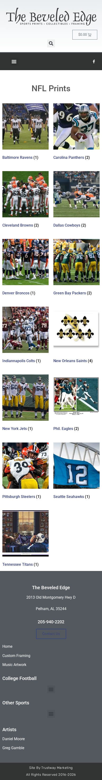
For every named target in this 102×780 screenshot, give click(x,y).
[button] (51, 43)
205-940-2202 (51, 621)
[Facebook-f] (93, 61)
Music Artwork (14, 664)
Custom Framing (16, 655)
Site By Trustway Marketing (51, 768)
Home (7, 646)
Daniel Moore (13, 739)
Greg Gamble (13, 748)
